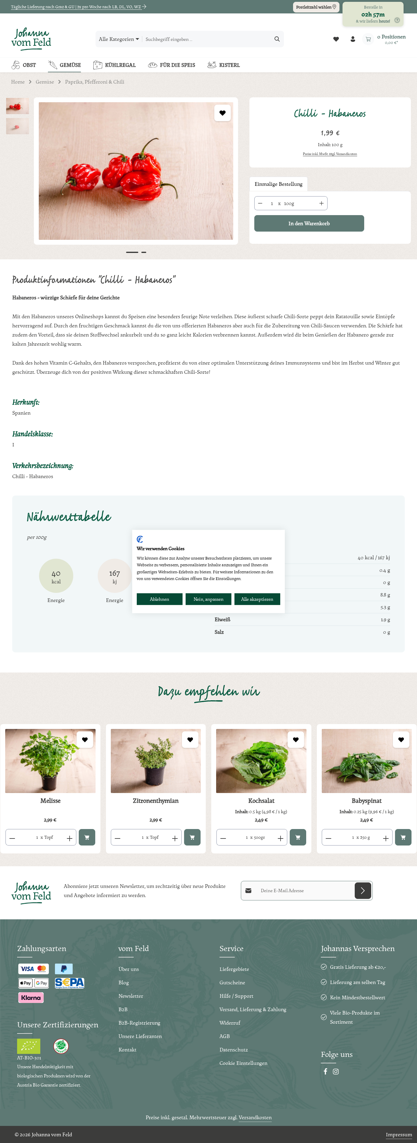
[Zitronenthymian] (156, 761)
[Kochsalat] (261, 761)
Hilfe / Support (236, 995)
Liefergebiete (234, 968)
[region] (121, 178)
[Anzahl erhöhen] (322, 203)
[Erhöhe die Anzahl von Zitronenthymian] (175, 837)
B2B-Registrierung (139, 1022)
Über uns (128, 968)
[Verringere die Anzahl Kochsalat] (223, 837)
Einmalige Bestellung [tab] (279, 183)
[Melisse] (50, 761)
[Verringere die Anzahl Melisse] (12, 837)
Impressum (399, 1134)
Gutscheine (232, 982)
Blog (123, 982)
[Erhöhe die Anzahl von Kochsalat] (280, 837)
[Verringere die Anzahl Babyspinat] (328, 837)
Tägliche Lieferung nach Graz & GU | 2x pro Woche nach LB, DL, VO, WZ (76, 6)
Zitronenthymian (156, 800)
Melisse (50, 800)
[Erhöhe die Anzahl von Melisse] (69, 837)
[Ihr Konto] (353, 39)
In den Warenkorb (309, 223)
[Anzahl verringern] (260, 203)
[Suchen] (277, 39)
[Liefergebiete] (397, 20)
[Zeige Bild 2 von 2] (143, 252)
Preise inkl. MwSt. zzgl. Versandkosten (330, 154)
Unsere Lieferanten (140, 1036)
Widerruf (229, 1022)
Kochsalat (261, 800)
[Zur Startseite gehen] (31, 39)
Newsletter (130, 995)
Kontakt (127, 1049)
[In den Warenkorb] (87, 837)
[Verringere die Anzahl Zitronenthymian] (117, 837)
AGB (224, 1036)
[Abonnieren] (363, 890)
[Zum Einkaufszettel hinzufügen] (222, 113)
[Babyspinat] (367, 761)
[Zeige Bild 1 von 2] (132, 252)
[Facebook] (326, 1072)
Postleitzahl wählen (314, 7)
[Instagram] (335, 1072)
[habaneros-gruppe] (136, 171)
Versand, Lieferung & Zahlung (252, 1009)
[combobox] (206, 39)
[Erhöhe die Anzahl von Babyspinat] (386, 837)
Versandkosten (255, 1117)
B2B (123, 1009)
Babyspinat (367, 800)
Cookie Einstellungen (243, 1062)
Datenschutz (233, 1049)
